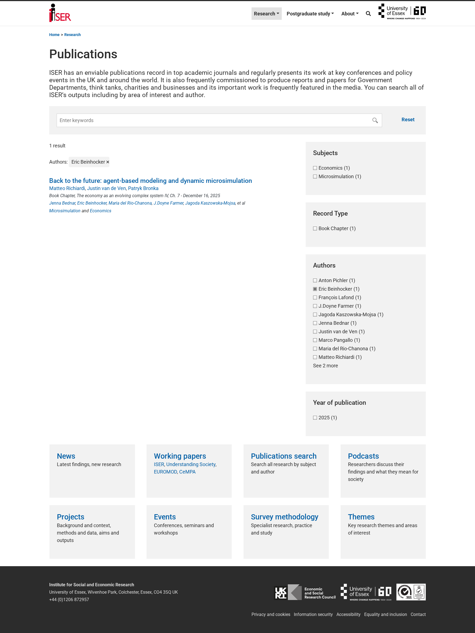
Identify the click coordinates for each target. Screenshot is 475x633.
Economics (100, 210)
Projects (70, 517)
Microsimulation (65, 210)
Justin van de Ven (106, 188)
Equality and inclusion (385, 614)
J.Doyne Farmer (168, 203)
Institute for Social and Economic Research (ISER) (60, 13)
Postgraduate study (308, 13)
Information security (313, 614)
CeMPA (187, 472)
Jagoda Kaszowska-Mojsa (210, 203)
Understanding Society (191, 464)
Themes (361, 517)
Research (264, 13)
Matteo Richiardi (67, 188)
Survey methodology (284, 517)
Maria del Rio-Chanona (130, 203)
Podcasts (363, 456)
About (348, 13)
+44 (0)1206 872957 (69, 599)
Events (165, 517)
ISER (159, 464)
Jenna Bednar (62, 203)
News (66, 456)
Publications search (284, 456)
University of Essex (402, 13)
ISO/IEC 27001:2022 (411, 592)
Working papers (180, 456)
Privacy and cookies (271, 614)
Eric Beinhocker (92, 203)
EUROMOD (165, 472)
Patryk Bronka (143, 188)
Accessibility (348, 614)
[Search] (368, 14)
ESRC (305, 592)
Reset (408, 119)
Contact (418, 614)
